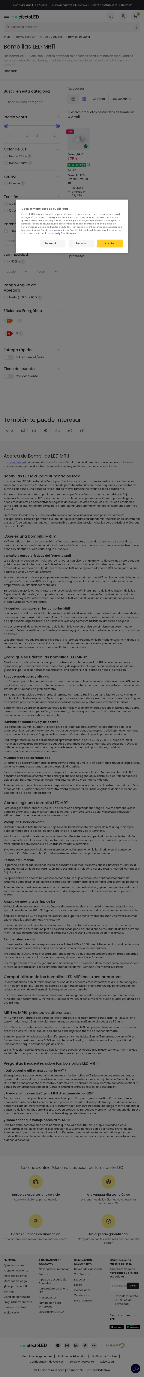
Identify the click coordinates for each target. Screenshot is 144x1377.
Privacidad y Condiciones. (60, 233)
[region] (72, 226)
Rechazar (82, 243)
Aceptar (110, 243)
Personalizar (53, 243)
